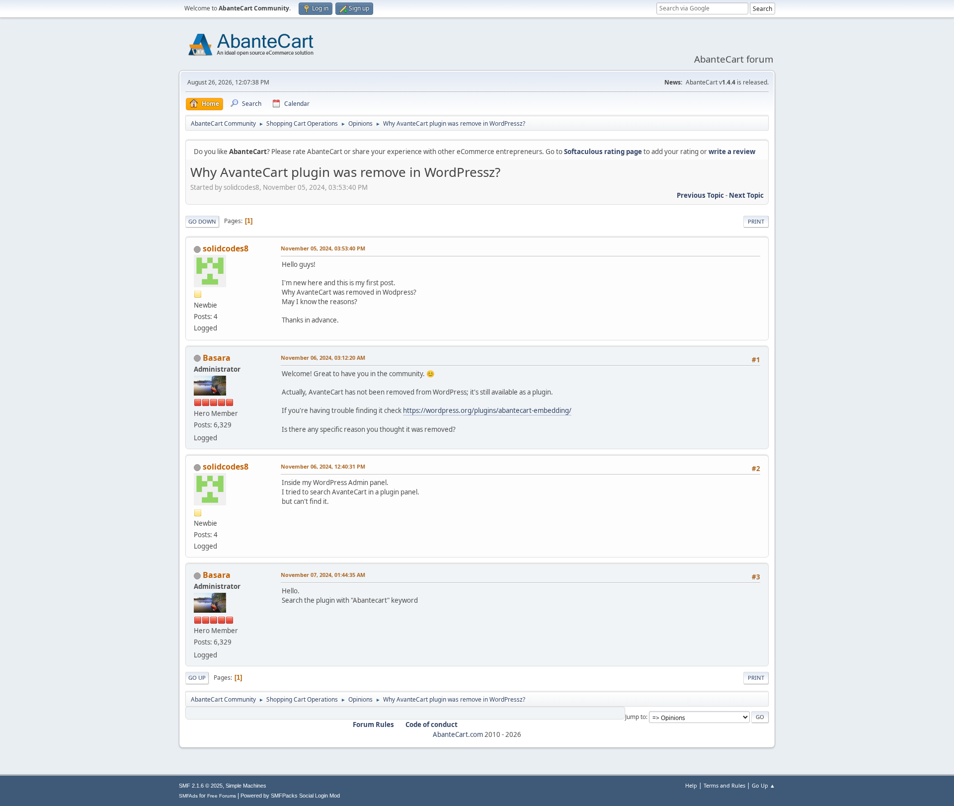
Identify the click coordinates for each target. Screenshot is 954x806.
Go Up (197, 677)
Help (691, 785)
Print (756, 221)
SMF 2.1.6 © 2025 (201, 786)
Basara (217, 357)
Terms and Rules (724, 785)
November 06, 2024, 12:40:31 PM (323, 466)
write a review (732, 151)
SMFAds (188, 796)
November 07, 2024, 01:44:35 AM (323, 574)
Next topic (746, 195)
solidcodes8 (225, 248)
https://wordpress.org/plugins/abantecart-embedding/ (487, 410)
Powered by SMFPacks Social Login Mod (290, 796)
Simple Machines (246, 786)
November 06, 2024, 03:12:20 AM (323, 357)
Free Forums (221, 796)
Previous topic (700, 195)
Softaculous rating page (603, 151)
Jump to (635, 717)
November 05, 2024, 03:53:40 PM (323, 248)
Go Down (202, 221)
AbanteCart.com (458, 734)
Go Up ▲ (763, 785)
